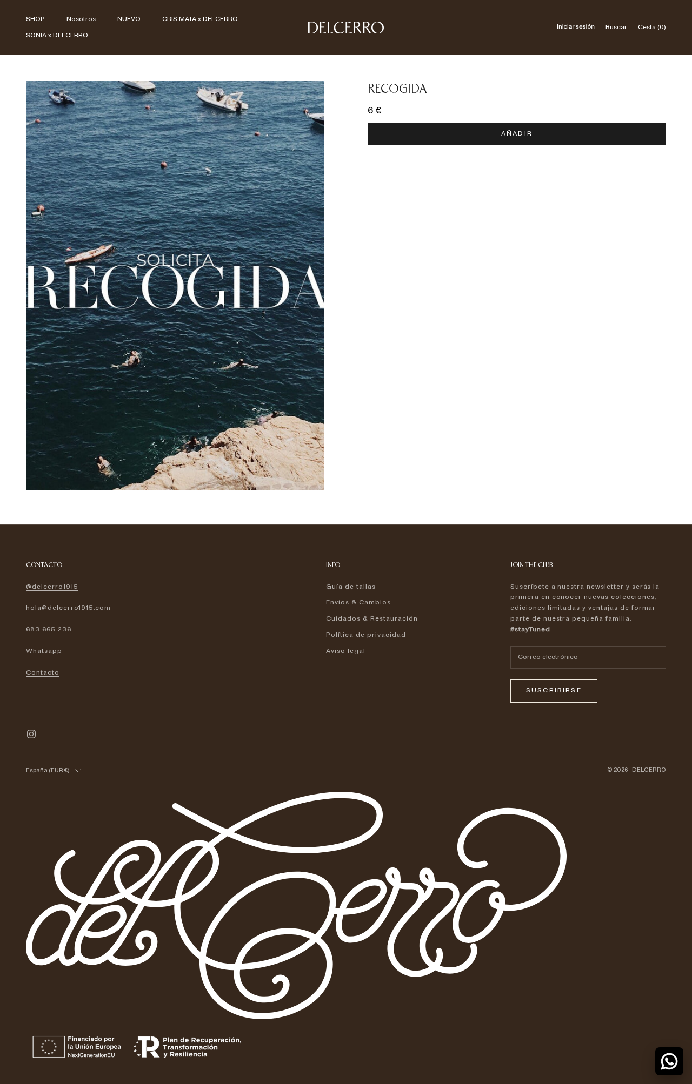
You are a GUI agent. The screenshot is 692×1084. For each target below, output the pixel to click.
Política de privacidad (365, 635)
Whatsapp (44, 651)
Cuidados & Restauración (371, 619)
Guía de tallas (350, 587)
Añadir (517, 134)
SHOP (35, 19)
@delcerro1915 (52, 587)
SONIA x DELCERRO (57, 35)
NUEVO (129, 19)
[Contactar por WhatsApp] (669, 1061)
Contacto (42, 673)
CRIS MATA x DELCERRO (200, 19)
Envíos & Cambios (358, 602)
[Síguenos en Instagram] (31, 734)
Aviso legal (345, 651)
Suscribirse (554, 690)
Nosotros (81, 19)
